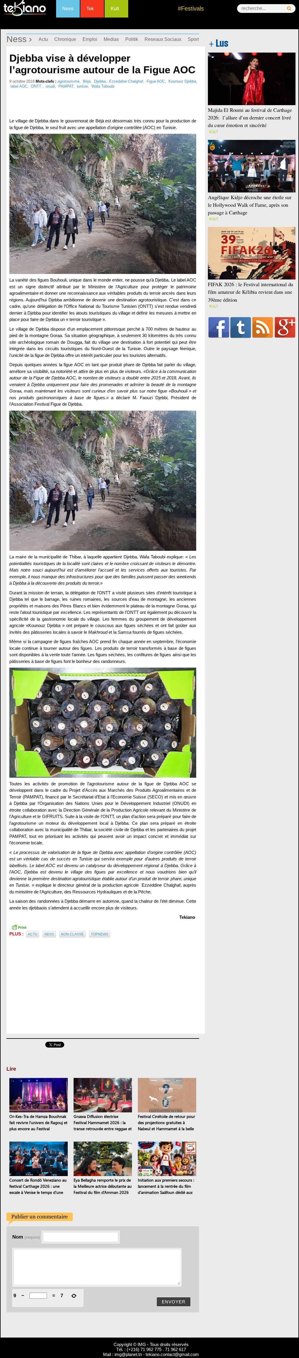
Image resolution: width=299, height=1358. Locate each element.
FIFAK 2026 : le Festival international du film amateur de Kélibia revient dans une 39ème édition (250, 292)
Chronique (65, 39)
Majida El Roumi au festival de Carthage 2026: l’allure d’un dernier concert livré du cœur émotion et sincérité (250, 117)
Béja (87, 81)
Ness (68, 8)
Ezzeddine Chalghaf (126, 81)
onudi (50, 86)
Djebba (100, 81)
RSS (263, 327)
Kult (115, 8)
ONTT (36, 86)
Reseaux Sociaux (163, 39)
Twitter (241, 327)
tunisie (82, 86)
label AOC (19, 86)
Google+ (285, 327)
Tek (90, 8)
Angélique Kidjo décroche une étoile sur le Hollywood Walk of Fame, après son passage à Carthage (249, 205)
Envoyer (173, 1301)
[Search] (289, 8)
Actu (43, 39)
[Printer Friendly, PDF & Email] (19, 927)
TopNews (99, 934)
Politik (131, 39)
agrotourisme (68, 81)
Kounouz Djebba (182, 81)
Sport (193, 39)
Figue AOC (156, 81)
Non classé (72, 934)
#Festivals (191, 8)
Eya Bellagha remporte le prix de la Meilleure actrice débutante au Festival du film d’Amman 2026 (103, 1186)
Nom (26, 1236)
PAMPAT (65, 86)
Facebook (219, 327)
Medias (111, 39)
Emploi (90, 39)
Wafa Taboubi (102, 86)
